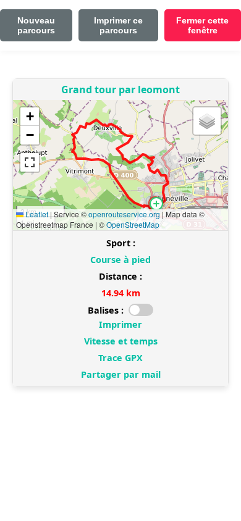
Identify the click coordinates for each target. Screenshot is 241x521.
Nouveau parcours (36, 25)
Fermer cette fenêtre (202, 25)
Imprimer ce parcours (118, 25)
